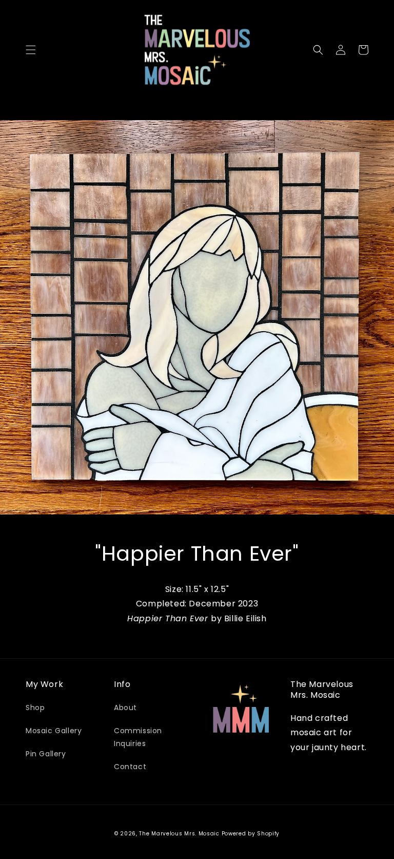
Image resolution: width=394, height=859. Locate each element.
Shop (35, 707)
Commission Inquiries (138, 737)
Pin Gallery (46, 754)
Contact (130, 766)
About (125, 707)
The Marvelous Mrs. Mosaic (179, 833)
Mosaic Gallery (54, 731)
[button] (30, 50)
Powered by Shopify (251, 833)
